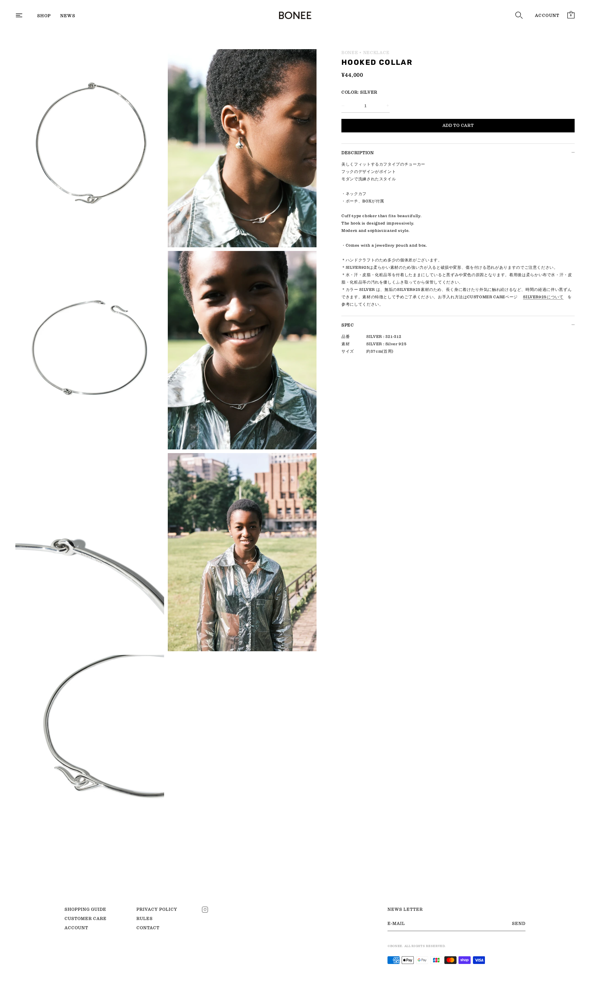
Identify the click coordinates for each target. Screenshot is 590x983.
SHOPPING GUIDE (85, 909)
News (68, 15)
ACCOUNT (547, 15)
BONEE (349, 52)
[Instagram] (205, 909)
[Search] (519, 15)
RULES (144, 918)
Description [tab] (357, 152)
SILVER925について (543, 297)
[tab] (458, 238)
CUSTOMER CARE (86, 918)
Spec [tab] (347, 325)
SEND (518, 923)
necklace (376, 52)
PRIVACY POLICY (156, 909)
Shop (44, 15)
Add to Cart (458, 125)
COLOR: (350, 92)
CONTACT (147, 927)
